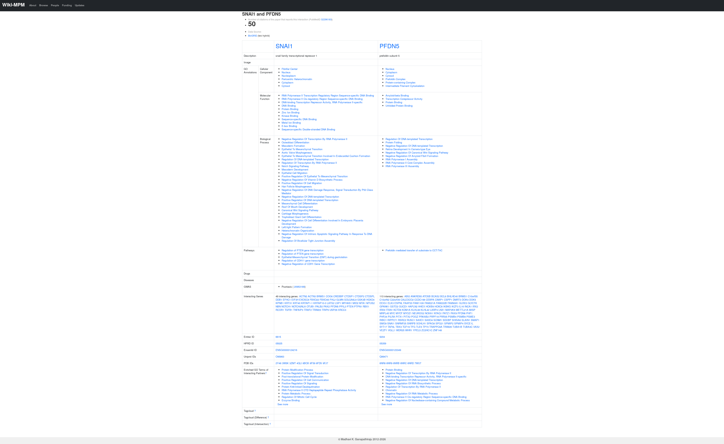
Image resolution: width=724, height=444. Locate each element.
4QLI (299, 363)
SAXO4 (429, 320)
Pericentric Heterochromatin (297, 79)
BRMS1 (321, 296)
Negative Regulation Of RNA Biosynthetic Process (413, 383)
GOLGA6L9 (350, 299)
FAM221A (430, 303)
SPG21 (439, 323)
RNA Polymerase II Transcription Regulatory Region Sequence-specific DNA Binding (328, 95)
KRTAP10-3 (319, 303)
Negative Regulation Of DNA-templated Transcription (310, 196)
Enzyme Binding (291, 400)
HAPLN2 (412, 306)
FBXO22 (314, 299)
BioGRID (252, 35)
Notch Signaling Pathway (295, 166)
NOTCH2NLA (299, 306)
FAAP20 (407, 303)
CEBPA (430, 299)
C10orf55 (473, 296)
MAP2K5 (450, 310)
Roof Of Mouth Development (297, 207)
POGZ (414, 316)
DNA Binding (289, 105)
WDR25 (400, 330)
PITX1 (399, 316)
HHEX (421, 306)
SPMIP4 (458, 323)
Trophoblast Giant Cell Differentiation (301, 217)
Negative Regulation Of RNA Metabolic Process (412, 393)
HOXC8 (439, 306)
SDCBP (447, 320)
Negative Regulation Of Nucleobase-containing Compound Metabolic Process (428, 400)
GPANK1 (384, 306)
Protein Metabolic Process (296, 393)
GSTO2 (394, 306)
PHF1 (469, 313)
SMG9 (383, 323)
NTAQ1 (438, 313)
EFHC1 (287, 299)
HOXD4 (370, 299)
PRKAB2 (424, 316)
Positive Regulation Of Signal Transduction (305, 373)
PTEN (350, 306)
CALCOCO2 (407, 299)
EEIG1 (383, 303)
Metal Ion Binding (291, 122)
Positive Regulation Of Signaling (299, 383)
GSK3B (361, 299)
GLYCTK (472, 303)
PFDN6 (462, 313)
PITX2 (406, 316)
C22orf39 (395, 299)
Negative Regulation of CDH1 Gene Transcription (308, 264)
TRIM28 (447, 327)
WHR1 (408, 330)
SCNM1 (437, 320)
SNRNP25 (400, 323)
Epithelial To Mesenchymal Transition (302, 149)
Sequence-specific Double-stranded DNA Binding (308, 129)
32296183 (326, 19)
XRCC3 (342, 310)
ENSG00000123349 (390, 350)
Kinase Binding (290, 116)
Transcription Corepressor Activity (404, 99)
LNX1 (442, 310)
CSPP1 (448, 299)
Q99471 (384, 356)
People (55, 5)
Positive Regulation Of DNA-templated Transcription (310, 200)
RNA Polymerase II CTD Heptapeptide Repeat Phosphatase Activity (319, 390)
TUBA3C (467, 327)
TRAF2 (308, 310)
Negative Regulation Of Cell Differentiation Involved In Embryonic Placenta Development (322, 222)
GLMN (339, 299)
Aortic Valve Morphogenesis (297, 152)
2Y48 (278, 363)
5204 (382, 337)
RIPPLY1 (392, 320)
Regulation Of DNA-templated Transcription (305, 159)
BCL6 (443, 296)
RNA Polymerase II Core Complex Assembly (410, 162)
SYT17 (383, 327)
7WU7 (418, 363)
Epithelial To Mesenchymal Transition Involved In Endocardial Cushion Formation (326, 156)
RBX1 (366, 306)
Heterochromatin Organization (298, 230)
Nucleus (286, 72)
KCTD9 (397, 310)
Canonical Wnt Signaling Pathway (300, 210)
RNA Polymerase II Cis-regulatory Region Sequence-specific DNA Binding (322, 99)
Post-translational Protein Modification (302, 376)
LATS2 (330, 303)
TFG (412, 327)
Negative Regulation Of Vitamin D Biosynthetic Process (312, 179)
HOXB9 (430, 306)
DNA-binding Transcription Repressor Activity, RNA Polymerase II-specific (322, 102)
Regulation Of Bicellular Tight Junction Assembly (308, 240)
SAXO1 (420, 320)
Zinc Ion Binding (290, 112)
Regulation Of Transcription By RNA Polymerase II (309, 162)
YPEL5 (417, 330)
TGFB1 (288, 310)
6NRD (410, 363)
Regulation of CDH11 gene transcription (303, 260)
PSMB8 (461, 316)
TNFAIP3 (298, 310)
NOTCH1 (286, 306)
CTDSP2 (359, 296)
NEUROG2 (418, 313)
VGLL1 (391, 330)
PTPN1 (358, 306)
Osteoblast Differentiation (295, 142)
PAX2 (327, 306)
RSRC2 (402, 320)
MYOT (399, 313)
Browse (43, 5)
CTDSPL (370, 296)
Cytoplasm (287, 82)
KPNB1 (280, 303)
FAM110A (418, 303)
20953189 (299, 286)
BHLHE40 (452, 296)
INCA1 (468, 306)
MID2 (355, 303)
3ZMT (292, 363)
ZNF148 (437, 330)
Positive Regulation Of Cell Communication (305, 380)
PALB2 (319, 306)
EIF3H (294, 299)
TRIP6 (325, 310)
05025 (279, 343)
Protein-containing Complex (401, 82)
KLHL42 (425, 310)
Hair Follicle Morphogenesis (297, 186)
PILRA (391, 316)
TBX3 (399, 327)
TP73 (426, 327)
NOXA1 (429, 313)
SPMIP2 (448, 323)
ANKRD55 (416, 296)
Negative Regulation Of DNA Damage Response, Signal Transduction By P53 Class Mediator (327, 191)
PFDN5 (389, 45)
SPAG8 (431, 323)
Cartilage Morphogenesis (295, 213)
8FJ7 (325, 363)
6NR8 (383, 363)
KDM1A (406, 310)
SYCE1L (468, 323)
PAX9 (454, 313)
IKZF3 (455, 306)
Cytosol (286, 86)
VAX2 (476, 327)
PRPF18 (434, 316)
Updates (79, 5)
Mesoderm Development (295, 169)
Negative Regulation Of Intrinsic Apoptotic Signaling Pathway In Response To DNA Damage (327, 235)
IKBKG (447, 306)
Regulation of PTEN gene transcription (303, 250)
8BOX (306, 363)
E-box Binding (289, 126)
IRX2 (475, 306)
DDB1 (279, 299)
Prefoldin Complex (396, 79)
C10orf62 (384, 299)
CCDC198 (419, 299)
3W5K (285, 363)
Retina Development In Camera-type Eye (408, 149)
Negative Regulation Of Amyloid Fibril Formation (412, 156)
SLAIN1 (466, 320)
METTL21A (462, 310)
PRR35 (443, 316)
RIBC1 (383, 320)
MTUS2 (370, 303)
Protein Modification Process (297, 369)
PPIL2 (342, 306)
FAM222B (441, 303)
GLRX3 (463, 303)
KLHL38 (415, 310)
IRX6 (382, 310)
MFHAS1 (347, 303)
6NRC (403, 363)
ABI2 (407, 296)
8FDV (319, 363)
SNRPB (411, 323)
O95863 (280, 356)
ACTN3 (312, 296)
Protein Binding (290, 109)
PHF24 (383, 316)
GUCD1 (403, 306)
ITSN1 (389, 310)
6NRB (396, 363)
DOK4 (465, 299)
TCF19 (406, 327)
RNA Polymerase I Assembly (402, 159)
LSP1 (338, 303)
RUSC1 (411, 320)
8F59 (312, 363)
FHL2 (333, 299)
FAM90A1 (453, 303)
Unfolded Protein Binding (399, 105)
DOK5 (472, 299)
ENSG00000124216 (286, 350)
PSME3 (470, 316)
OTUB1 (310, 306)
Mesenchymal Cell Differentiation (300, 203)
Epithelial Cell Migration (294, 173)
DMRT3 (457, 299)
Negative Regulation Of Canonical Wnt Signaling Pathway (417, 152)
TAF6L (391, 327)
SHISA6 (456, 320)
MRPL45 (384, 313)
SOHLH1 (421, 323)
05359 (383, 343)
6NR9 (389, 363)
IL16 (461, 306)
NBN (278, 306)
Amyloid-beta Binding (397, 95)
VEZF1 (383, 330)
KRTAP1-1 (307, 303)
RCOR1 (280, 310)
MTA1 (362, 303)
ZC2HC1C (426, 330)
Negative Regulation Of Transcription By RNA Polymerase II (314, 139)
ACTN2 (303, 296)
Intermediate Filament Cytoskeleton (405, 86)
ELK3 (391, 303)
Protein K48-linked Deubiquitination (301, 386)
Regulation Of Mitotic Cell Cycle (299, 397)
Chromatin (391, 390)
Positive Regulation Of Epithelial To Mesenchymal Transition (315, 176)
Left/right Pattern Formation (297, 227)
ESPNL (398, 303)
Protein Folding (394, 142)
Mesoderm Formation (293, 145)
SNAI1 (284, 45)
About (32, 5)
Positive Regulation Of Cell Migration (302, 183)
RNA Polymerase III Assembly (402, 166)
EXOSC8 (304, 299)
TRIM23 (316, 310)
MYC (392, 313)
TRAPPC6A (435, 327)
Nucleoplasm (289, 75)
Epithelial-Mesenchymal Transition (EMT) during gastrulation (314, 257)
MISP (472, 310)
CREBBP (338, 296)
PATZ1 (446, 313)
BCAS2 (435, 296)
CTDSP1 (349, 296)
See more (283, 404)
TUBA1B (457, 327)
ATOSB (427, 296)
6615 (278, 337)
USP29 (333, 310)
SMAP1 (475, 320)
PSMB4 (452, 316)
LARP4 (434, 310)
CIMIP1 (439, 299)
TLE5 (419, 327)
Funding (67, 5)
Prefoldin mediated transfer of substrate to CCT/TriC (414, 250)
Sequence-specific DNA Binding (299, 119)
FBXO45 (324, 299)
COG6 (329, 296)
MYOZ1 (407, 313)
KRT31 (288, 303)
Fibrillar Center (290, 69)
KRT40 (296, 303)
